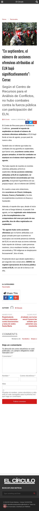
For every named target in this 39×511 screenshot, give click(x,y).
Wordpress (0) (16, 339)
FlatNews (27, 506)
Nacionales (6, 287)
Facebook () (26, 339)
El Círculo (19, 2)
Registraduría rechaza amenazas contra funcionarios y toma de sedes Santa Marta (10, 321)
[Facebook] (27, 122)
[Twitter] (31, 122)
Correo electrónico (27, 376)
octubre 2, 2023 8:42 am (18, 119)
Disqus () (34, 339)
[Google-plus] (35, 122)
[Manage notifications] (4, 506)
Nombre (5, 376)
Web (4, 384)
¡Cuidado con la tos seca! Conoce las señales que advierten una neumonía (29, 321)
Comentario (7, 356)
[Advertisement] (19, 8)
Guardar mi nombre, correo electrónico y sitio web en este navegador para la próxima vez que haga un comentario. (19, 394)
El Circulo (6, 119)
